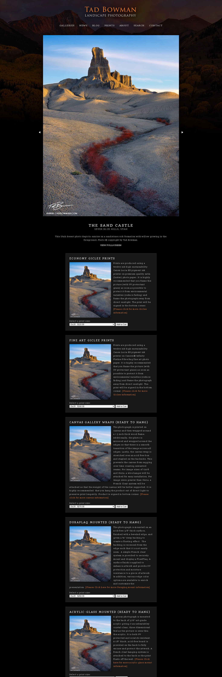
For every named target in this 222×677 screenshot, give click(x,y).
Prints (110, 25)
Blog (96, 25)
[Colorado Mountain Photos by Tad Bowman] (111, 20)
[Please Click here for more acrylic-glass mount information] (132, 662)
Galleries (67, 25)
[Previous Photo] (39, 139)
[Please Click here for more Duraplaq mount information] (117, 587)
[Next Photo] (182, 139)
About (124, 25)
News (83, 25)
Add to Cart (122, 324)
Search (139, 25)
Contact (155, 25)
